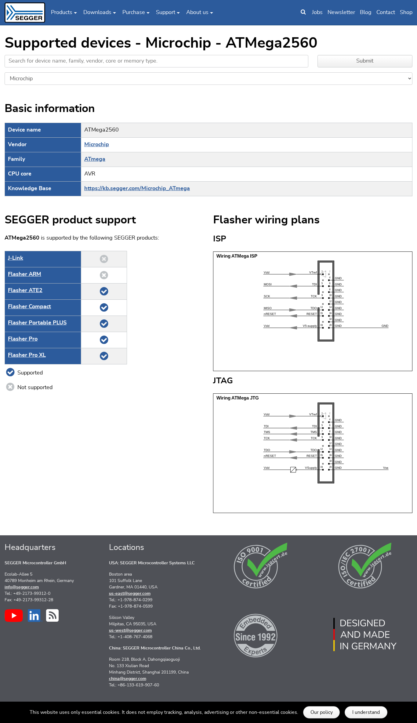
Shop (406, 12)
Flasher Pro (23, 339)
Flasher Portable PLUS (37, 323)
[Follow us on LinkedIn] (35, 615)
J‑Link (15, 258)
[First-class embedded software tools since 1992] (260, 634)
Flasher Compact (29, 306)
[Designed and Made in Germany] (365, 634)
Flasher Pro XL (27, 355)
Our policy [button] (321, 712)
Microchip (96, 144)
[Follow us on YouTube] (14, 615)
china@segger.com (127, 679)
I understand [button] (366, 712)
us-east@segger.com (129, 593)
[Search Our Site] (303, 12)
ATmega (94, 159)
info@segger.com (22, 587)
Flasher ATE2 (25, 290)
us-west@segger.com (130, 630)
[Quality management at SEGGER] (260, 565)
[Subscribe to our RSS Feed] (52, 615)
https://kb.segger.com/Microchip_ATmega (137, 188)
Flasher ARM (24, 274)
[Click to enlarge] (312, 311)
